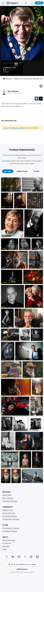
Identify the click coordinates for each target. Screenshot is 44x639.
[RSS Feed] (37, 556)
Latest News (7, 495)
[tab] (8, 171)
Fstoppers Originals (9, 501)
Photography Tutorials (10, 528)
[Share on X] (41, 99)
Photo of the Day (8, 513)
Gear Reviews (7, 498)
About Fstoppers (8, 540)
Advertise (6, 546)
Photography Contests (10, 519)
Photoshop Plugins (9, 531)
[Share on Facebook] (36, 99)
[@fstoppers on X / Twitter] (25, 556)
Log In (31, 3)
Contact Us (6, 543)
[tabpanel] (22, 330)
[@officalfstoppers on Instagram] (6, 556)
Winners (8, 79)
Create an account (17, 128)
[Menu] (2, 3)
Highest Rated (22, 171)
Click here (6, 161)
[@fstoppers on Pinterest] (31, 556)
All (7, 171)
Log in (5, 128)
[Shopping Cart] (26, 3)
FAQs (4, 549)
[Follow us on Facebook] (19, 556)
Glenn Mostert (13, 91)
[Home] (12, 3)
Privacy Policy (15, 572)
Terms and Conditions (26, 572)
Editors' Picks (7, 510)
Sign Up (39, 3)
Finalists (36, 171)
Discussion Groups (9, 516)
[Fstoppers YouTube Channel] (12, 556)
